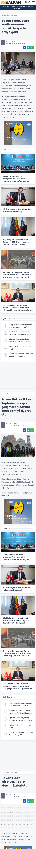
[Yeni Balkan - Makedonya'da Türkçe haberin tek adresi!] (11, 2)
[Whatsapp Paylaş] (32, 47)
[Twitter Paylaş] (28, 47)
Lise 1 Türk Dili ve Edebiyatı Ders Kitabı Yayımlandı (18, 7)
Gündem (14, 15)
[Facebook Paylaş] (24, 47)
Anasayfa (5, 15)
